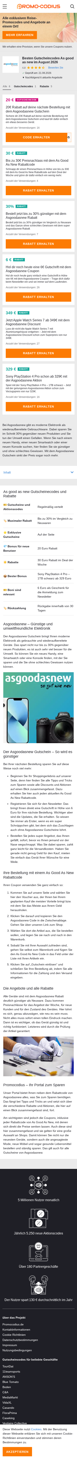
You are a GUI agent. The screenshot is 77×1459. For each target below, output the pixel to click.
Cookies (36, 1429)
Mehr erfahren (19, 35)
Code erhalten (36, 137)
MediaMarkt (10, 1397)
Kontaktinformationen (16, 1329)
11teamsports (11, 1371)
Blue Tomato (10, 1382)
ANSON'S (8, 1376)
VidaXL (7, 1402)
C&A (5, 1392)
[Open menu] (4, 6)
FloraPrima (9, 1413)
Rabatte (44, 86)
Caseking (8, 1418)
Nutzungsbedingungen (17, 1350)
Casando (8, 1407)
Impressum (9, 1345)
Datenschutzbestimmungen (20, 1340)
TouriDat (7, 1366)
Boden (6, 1387)
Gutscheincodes (23, 86)
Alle (5, 86)
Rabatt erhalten (38, 190)
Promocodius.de (13, 1324)
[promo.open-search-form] (72, 6)
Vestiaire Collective (14, 1423)
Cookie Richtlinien (14, 1334)
